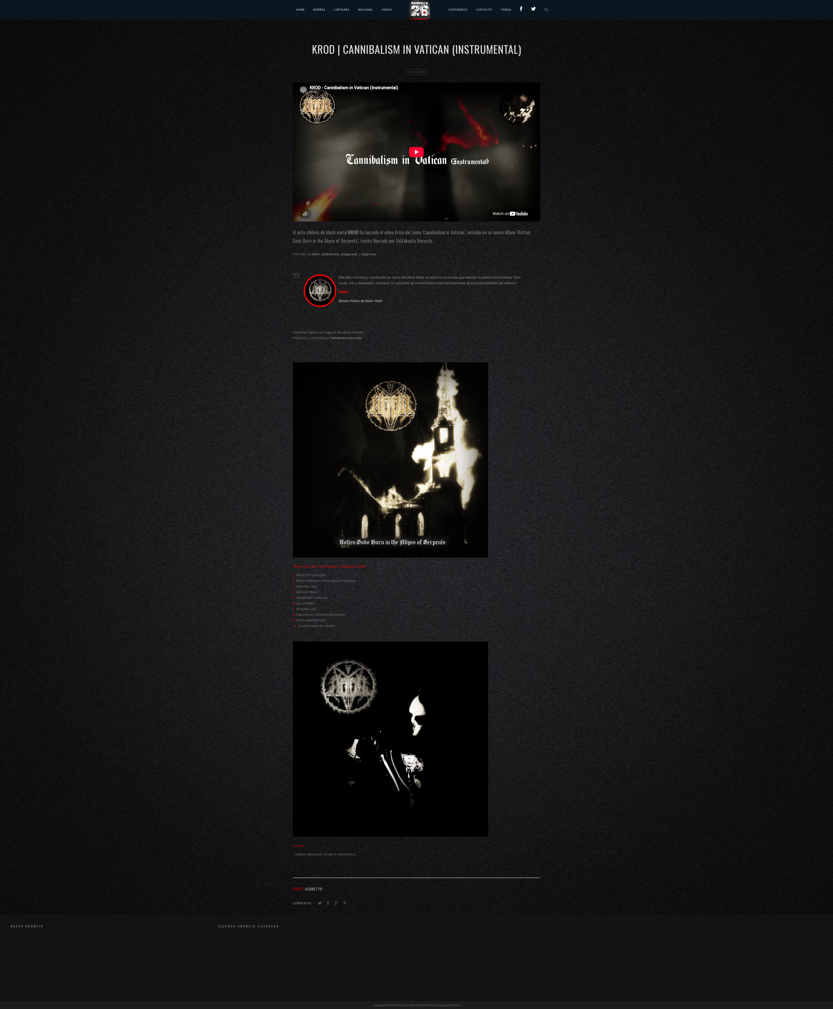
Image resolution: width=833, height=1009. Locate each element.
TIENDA (506, 9)
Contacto (484, 9)
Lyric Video (416, 72)
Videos (387, 9)
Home (300, 9)
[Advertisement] (90, 964)
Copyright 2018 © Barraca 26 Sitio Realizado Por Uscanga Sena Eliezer (416, 1005)
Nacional (365, 9)
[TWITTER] (533, 9)
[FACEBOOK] (521, 9)
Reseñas (319, 9)
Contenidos (457, 9)
